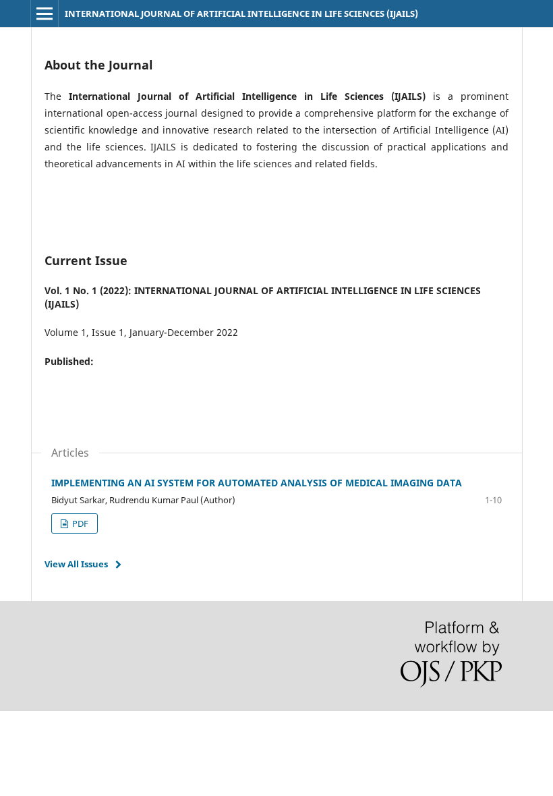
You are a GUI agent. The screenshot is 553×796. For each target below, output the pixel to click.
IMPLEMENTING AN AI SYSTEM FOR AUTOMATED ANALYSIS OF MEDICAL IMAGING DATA (256, 482)
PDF (79, 523)
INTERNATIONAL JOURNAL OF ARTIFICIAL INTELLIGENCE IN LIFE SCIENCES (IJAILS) (241, 13)
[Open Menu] (44, 13)
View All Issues (76, 564)
